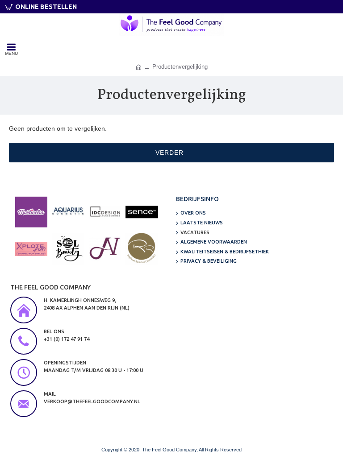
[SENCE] (141, 212)
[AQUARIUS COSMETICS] (68, 212)
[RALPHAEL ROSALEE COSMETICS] (141, 249)
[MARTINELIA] (31, 212)
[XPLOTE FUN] (31, 249)
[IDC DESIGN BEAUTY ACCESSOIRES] (105, 212)
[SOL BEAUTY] (68, 249)
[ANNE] (105, 249)
